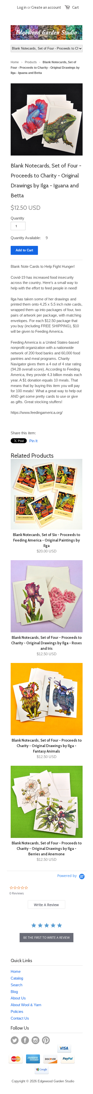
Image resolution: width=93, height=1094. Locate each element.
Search (16, 985)
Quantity (17, 218)
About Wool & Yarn (26, 1005)
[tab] (46, 904)
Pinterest (46, 1040)
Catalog (17, 978)
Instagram (35, 1040)
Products (31, 62)
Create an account (46, 7)
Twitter (15, 1040)
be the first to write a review (46, 937)
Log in (22, 7)
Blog (14, 991)
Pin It (33, 441)
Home (16, 971)
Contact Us (20, 1018)
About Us (18, 998)
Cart (75, 7)
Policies (17, 1011)
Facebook (25, 1040)
